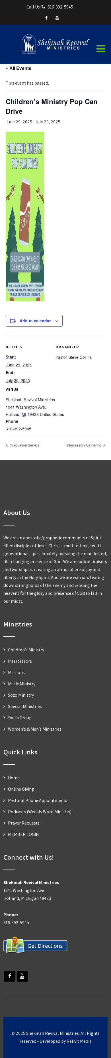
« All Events (18, 68)
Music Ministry (21, 684)
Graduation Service (24, 445)
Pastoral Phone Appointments (37, 800)
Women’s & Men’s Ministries (34, 729)
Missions (16, 672)
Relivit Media (79, 1041)
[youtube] (57, 18)
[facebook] (46, 18)
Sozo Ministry (21, 695)
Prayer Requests (24, 823)
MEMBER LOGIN (23, 834)
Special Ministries (25, 706)
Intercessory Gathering (84, 445)
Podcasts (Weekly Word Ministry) (39, 812)
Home (14, 778)
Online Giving (21, 789)
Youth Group (20, 718)
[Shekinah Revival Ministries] (55, 53)
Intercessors (20, 661)
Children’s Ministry (26, 650)
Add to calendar (35, 320)
